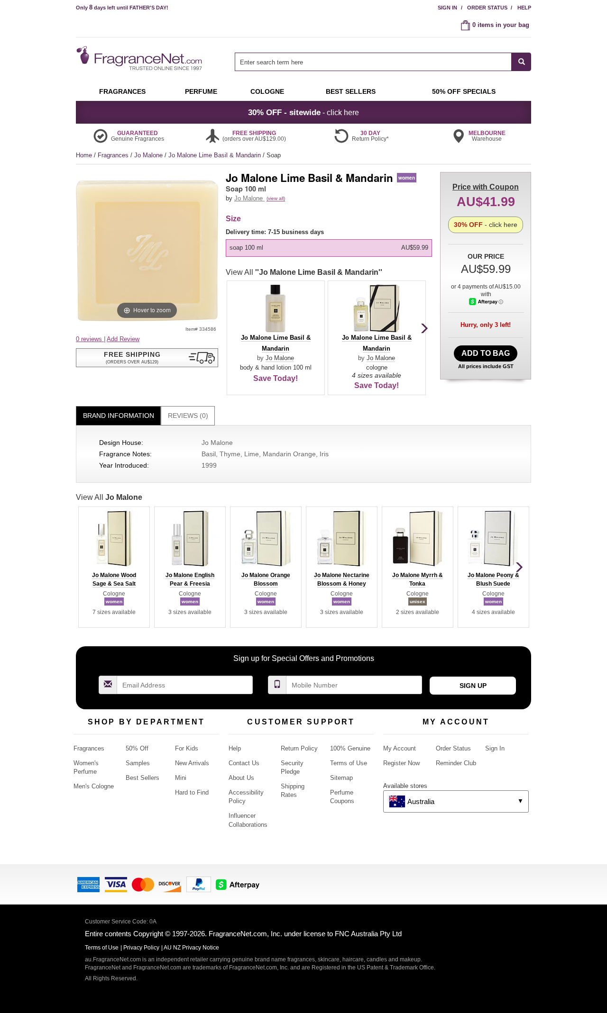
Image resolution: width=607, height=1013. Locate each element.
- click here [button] (303, 112)
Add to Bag (485, 353)
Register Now (401, 763)
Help (524, 7)
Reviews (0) (188, 415)
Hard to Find (192, 792)
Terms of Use (348, 763)
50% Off (137, 748)
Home (84, 155)
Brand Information (118, 415)
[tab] (118, 415)
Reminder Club (456, 763)
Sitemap (341, 777)
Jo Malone (149, 155)
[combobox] (383, 62)
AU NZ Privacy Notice (191, 947)
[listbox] (330, 242)
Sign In (447, 7)
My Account (399, 748)
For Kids (186, 748)
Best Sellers (142, 777)
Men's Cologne (94, 786)
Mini (180, 777)
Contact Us (244, 763)
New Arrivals (192, 763)
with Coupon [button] (485, 187)
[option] (329, 247)
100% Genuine (350, 748)
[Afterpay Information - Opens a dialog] (486, 301)
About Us (241, 777)
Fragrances (114, 155)
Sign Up (473, 685)
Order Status (487, 7)
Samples (138, 763)
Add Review (123, 339)
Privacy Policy (141, 947)
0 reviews (90, 339)
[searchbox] (373, 62)
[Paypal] (198, 883)
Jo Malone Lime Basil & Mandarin (215, 155)
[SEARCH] (521, 62)
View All (304, 272)
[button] (147, 357)
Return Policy (299, 748)
